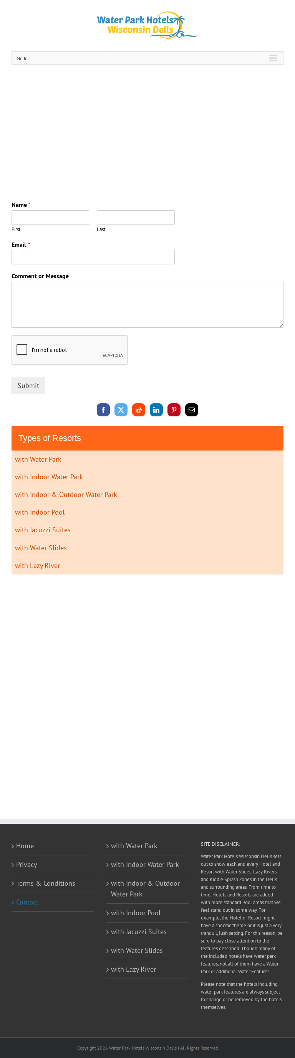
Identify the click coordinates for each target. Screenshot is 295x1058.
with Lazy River (37, 565)
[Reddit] (139, 409)
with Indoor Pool (40, 512)
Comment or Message (40, 276)
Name (21, 204)
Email (21, 244)
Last (101, 229)
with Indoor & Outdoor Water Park (66, 494)
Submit (28, 385)
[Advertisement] (147, 130)
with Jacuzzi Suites (43, 529)
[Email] (192, 409)
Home (25, 845)
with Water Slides (41, 547)
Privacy (26, 864)
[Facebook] (103, 409)
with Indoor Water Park (49, 476)
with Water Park (38, 459)
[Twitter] (121, 409)
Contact (27, 902)
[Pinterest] (174, 409)
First (16, 229)
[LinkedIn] (156, 409)
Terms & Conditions (45, 883)
